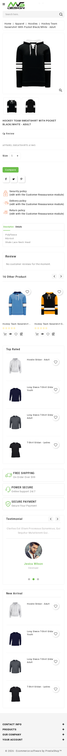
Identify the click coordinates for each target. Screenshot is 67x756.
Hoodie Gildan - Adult (38, 360)
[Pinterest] (21, 179)
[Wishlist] (16, 333)
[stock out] (5, 333)
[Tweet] (13, 179)
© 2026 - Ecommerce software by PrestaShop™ (33, 751)
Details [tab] (18, 227)
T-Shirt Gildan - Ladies (38, 442)
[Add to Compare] (21, 333)
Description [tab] (8, 227)
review (10, 133)
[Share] (6, 179)
